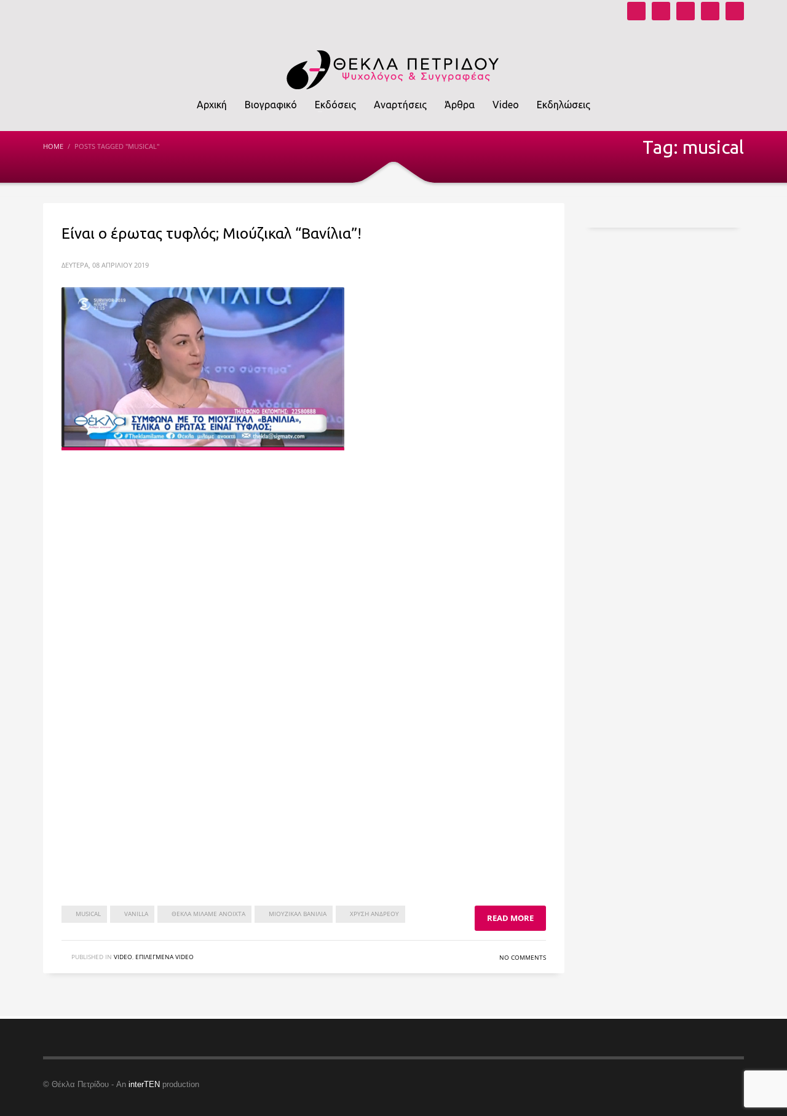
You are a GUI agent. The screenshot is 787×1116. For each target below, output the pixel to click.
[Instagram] (661, 11)
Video (123, 956)
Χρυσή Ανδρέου (374, 913)
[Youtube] (636, 11)
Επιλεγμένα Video (164, 956)
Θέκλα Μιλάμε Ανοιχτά (208, 913)
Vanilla (136, 913)
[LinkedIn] (735, 11)
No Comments (522, 957)
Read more (510, 917)
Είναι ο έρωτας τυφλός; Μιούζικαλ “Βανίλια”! (211, 233)
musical (88, 913)
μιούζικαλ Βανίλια (297, 913)
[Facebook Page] (685, 11)
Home (53, 146)
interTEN (144, 1084)
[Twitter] (710, 11)
